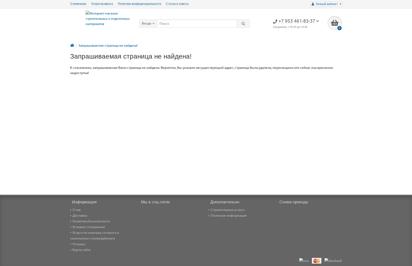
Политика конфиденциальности (139, 3)
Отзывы (78, 244)
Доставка (79, 215)
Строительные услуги (227, 210)
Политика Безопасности (91, 221)
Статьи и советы (177, 3)
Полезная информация (229, 215)
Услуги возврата (102, 3)
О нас (76, 210)
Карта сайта (81, 250)
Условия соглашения (88, 227)
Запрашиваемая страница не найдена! (108, 45)
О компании (78, 3)
